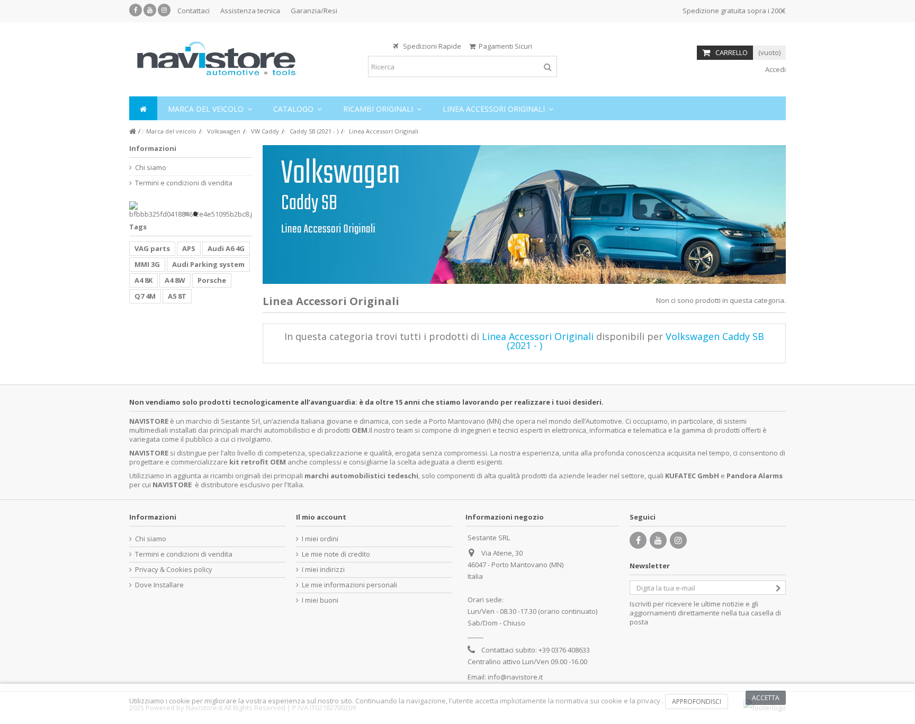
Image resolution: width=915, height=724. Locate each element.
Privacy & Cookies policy (173, 569)
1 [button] (186, 214)
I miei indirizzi (323, 569)
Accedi (775, 69)
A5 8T (177, 296)
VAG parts (152, 248)
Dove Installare (159, 584)
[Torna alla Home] (132, 131)
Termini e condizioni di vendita (183, 182)
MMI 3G (147, 264)
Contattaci (193, 10)
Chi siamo (150, 167)
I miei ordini (320, 538)
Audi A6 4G (226, 248)
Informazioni (152, 148)
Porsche (212, 280)
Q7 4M (145, 296)
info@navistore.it (515, 677)
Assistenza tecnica (250, 10)
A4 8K (143, 280)
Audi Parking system (208, 264)
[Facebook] (135, 10)
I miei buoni (320, 600)
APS (188, 248)
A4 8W (175, 280)
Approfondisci (696, 701)
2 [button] (195, 214)
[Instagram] (164, 10)
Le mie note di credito (336, 554)
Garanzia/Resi (314, 10)
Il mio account (321, 517)
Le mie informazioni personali (349, 584)
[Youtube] (149, 10)
